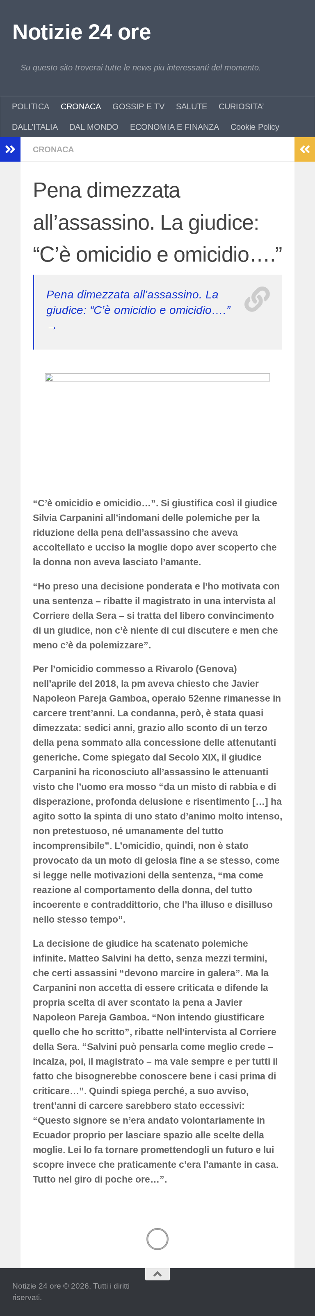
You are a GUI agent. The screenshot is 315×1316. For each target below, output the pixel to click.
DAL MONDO (94, 126)
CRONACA (81, 106)
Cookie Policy (255, 126)
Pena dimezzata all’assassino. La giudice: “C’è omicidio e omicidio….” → (138, 310)
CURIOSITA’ (241, 106)
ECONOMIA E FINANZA (174, 126)
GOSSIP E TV (138, 106)
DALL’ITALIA (35, 126)
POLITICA (30, 106)
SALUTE (191, 106)
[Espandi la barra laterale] (10, 149)
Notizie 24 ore (81, 32)
